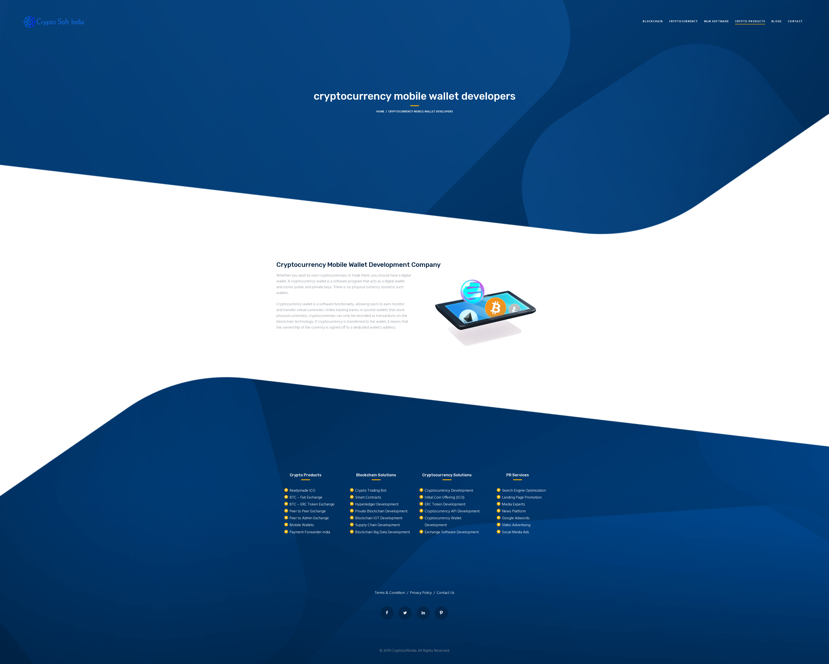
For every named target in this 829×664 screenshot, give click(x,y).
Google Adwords (516, 518)
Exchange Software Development (452, 532)
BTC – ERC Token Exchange (312, 504)
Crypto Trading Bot (370, 491)
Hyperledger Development (377, 504)
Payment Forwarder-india (310, 532)
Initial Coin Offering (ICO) (444, 497)
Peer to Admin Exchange (309, 518)
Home (380, 112)
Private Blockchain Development (381, 511)
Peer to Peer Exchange (308, 511)
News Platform (514, 511)
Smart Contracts (368, 497)
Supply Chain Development (377, 525)
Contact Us (445, 593)
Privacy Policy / (423, 593)
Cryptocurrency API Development (452, 511)
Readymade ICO (302, 491)
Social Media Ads (515, 532)
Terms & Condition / (392, 593)
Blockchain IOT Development (378, 518)
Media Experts (513, 504)
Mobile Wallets (302, 525)
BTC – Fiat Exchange (306, 497)
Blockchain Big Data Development (382, 532)
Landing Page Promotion (522, 497)
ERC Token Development (445, 504)
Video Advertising (516, 525)
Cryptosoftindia (403, 651)
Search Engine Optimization (524, 491)
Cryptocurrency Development (449, 491)
